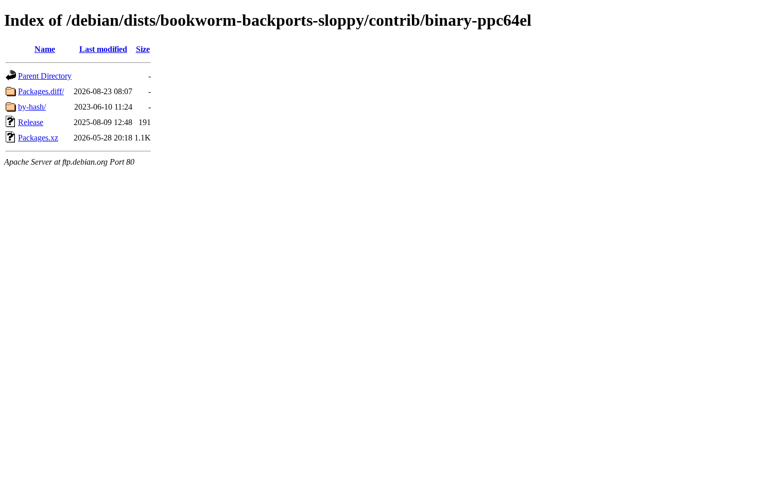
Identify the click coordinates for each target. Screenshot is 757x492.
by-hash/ (32, 106)
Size (143, 49)
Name (45, 49)
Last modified (103, 49)
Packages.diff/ (41, 91)
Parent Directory (45, 76)
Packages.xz (38, 137)
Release (30, 122)
